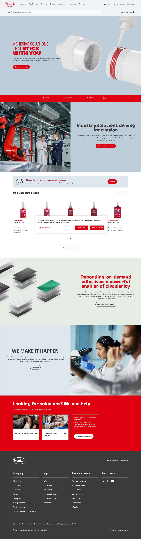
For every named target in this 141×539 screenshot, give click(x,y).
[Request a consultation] (26, 427)
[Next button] (124, 192)
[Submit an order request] (55, 427)
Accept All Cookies (97, 227)
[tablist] (68, 98)
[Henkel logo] (10, 4)
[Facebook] (107, 481)
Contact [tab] (90, 97)
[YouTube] (112, 481)
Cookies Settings (43, 227)
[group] (70, 59)
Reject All (81, 227)
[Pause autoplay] (103, 98)
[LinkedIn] (103, 481)
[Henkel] (19, 460)
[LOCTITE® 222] (23, 217)
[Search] (9, 12)
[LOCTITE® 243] (118, 217)
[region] (71, 224)
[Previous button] (118, 192)
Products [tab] (46, 97)
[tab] (70, 238)
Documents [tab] (68, 97)
